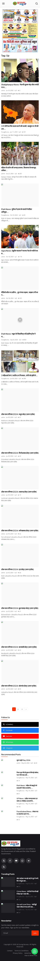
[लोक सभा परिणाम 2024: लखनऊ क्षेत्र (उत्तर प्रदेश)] (20, 477)
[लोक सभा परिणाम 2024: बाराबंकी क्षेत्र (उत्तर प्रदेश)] (20, 632)
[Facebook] (10, 860)
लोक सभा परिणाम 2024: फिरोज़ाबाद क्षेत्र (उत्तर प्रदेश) (20, 453)
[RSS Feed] (3, 867)
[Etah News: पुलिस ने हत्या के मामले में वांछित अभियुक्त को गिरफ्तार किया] (20, 195)
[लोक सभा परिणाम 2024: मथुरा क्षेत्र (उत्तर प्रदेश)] (20, 400)
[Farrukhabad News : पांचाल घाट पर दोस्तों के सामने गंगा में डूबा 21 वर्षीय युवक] (8, 815)
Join (35, 933)
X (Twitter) (9, 724)
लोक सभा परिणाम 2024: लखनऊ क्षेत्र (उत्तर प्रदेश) (19, 491)
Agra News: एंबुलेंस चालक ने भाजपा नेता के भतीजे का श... (19, 252)
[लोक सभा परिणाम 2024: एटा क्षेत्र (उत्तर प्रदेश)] (20, 555)
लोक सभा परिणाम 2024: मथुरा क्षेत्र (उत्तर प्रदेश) (18, 414)
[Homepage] (20, 3)
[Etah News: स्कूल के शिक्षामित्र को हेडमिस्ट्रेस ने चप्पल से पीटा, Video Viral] (20, 319)
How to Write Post (31, 955)
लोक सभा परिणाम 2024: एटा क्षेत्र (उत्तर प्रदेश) (17, 569)
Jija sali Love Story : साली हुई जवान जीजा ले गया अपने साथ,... (26, 905)
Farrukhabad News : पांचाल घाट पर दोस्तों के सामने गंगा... (27, 812)
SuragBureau (5, 132)
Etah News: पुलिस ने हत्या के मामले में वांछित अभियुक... (16, 210)
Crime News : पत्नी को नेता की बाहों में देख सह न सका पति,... (27, 892)
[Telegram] (28, 860)
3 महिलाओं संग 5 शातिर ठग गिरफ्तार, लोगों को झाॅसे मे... (19, 375)
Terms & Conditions (22, 951)
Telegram (9, 748)
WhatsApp (9, 742)
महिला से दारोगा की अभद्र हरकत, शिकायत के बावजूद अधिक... (18, 168)
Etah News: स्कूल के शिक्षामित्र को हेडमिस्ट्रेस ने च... (18, 335)
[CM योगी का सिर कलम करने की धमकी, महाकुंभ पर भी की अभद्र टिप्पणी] (20, 112)
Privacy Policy (17, 953)
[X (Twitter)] (3, 860)
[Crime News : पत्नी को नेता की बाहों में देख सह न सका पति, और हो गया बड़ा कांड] (8, 895)
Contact (9, 951)
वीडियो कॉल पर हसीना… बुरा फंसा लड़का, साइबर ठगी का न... (19, 293)
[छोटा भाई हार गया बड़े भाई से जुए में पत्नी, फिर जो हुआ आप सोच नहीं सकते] (8, 882)
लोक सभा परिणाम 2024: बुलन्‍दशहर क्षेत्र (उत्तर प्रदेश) (19, 608)
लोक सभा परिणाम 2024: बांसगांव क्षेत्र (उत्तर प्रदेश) (18, 686)
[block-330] (20, 30)
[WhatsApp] (22, 860)
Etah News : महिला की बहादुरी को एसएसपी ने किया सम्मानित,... (27, 786)
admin (3, 90)
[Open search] (36, 3)
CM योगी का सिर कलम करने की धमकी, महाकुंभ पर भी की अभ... (19, 127)
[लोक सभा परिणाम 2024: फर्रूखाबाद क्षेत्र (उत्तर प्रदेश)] (20, 516)
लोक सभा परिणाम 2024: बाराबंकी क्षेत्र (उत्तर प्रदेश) (19, 647)
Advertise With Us (30, 953)
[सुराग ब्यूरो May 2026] (8, 764)
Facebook (9, 730)
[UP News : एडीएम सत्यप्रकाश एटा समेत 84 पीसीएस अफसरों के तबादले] (8, 802)
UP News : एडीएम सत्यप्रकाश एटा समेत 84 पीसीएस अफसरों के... (27, 799)
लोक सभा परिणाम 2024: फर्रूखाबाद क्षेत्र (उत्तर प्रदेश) (19, 530)
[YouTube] (16, 860)
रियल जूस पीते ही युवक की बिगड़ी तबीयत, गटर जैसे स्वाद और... (28, 773)
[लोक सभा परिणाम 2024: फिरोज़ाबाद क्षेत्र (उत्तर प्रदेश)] (20, 439)
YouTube (9, 736)
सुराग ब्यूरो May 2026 (23, 760)
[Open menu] (3, 3)
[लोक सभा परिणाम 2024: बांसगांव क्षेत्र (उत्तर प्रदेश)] (20, 671)
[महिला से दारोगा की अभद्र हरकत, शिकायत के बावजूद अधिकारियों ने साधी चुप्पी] (20, 153)
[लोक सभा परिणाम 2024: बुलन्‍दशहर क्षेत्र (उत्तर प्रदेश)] (20, 594)
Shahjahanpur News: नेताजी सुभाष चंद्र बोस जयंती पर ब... (20, 85)
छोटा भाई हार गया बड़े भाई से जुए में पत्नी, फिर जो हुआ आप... (28, 879)
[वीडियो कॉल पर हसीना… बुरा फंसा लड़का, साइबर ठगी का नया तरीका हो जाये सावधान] (20, 278)
